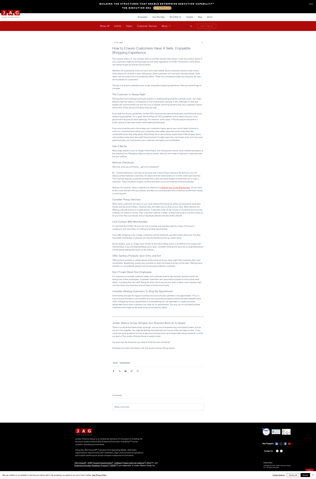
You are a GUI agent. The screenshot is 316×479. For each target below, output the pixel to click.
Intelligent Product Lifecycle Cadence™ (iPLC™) (134, 463)
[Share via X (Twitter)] (119, 371)
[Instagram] (281, 443)
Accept (305, 475)
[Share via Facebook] (113, 371)
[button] (142, 17)
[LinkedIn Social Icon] (276, 443)
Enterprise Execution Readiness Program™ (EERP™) (96, 465)
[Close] (313, 475)
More (164, 26)
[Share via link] (131, 371)
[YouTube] (289, 443)
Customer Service (147, 26)
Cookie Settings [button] (279, 475)
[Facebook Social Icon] (285, 443)
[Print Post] (138, 371)
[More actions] (202, 42)
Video (129, 26)
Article (117, 26)
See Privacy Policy (99, 475)
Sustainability (125, 362)
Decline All (293, 475)
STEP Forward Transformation (100, 463)
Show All (104, 26)
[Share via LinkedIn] (125, 371)
